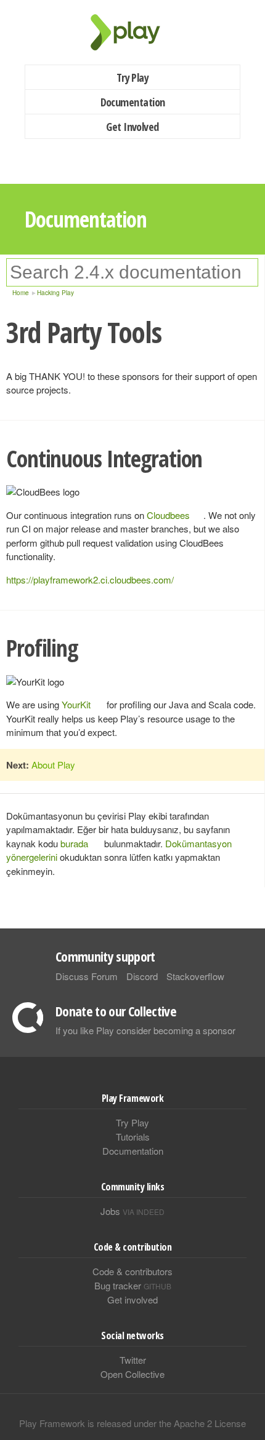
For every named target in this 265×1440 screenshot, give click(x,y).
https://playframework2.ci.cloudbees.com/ (90, 579)
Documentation (132, 102)
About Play (53, 764)
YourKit (76, 704)
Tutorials (133, 1136)
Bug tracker (132, 1285)
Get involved (132, 1299)
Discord (142, 976)
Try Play (132, 77)
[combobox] (132, 272)
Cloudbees (168, 514)
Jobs (132, 1211)
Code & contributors (132, 1271)
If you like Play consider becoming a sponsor (145, 1030)
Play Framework (132, 32)
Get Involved (132, 126)
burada (74, 843)
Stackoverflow (195, 976)
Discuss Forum (86, 976)
